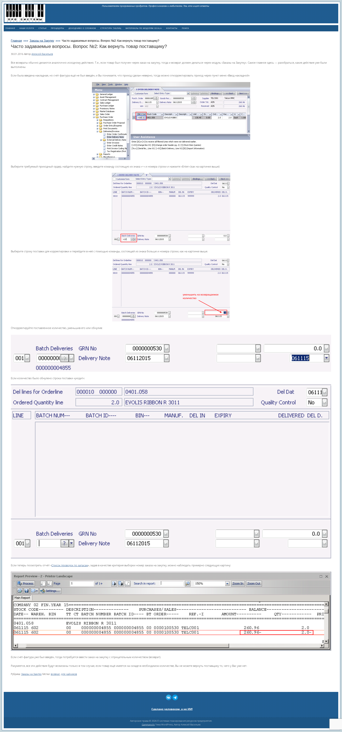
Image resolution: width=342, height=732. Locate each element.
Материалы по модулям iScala (144, 28)
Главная (10, 28)
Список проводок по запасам (69, 565)
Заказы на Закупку (31, 674)
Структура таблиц (110, 28)
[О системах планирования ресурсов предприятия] (24, 20)
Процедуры (57, 28)
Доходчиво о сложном (82, 28)
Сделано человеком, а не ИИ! (172, 709)
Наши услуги (26, 28)
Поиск (185, 28)
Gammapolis (148, 724)
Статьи (42, 28)
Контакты (171, 28)
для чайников (69, 674)
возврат (55, 674)
